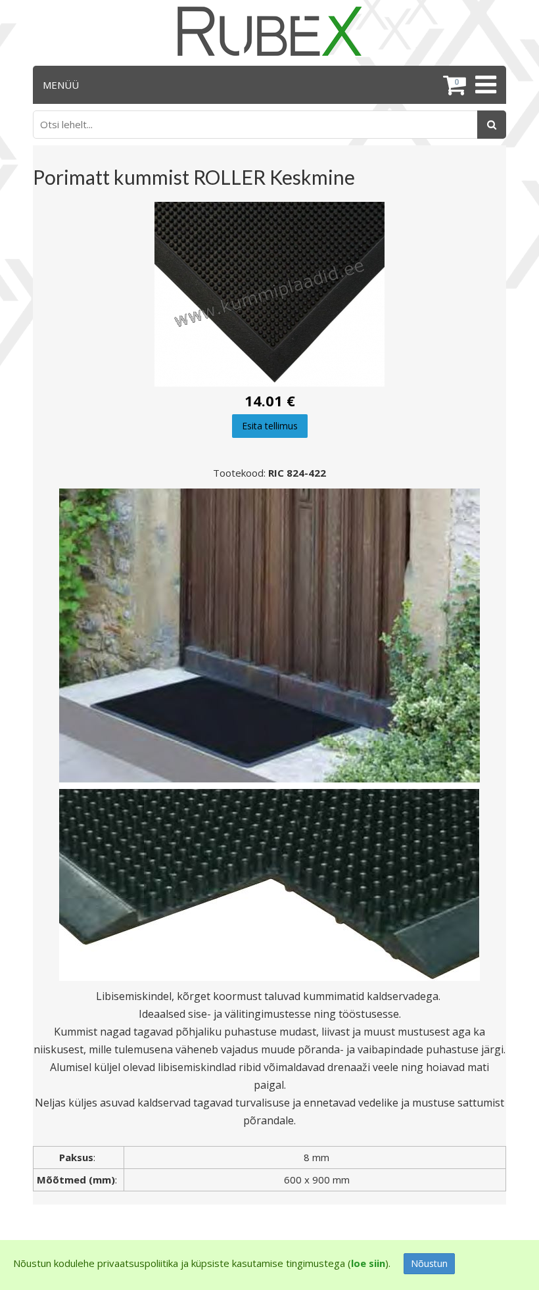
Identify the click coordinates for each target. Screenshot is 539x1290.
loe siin (368, 1263)
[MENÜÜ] (484, 84)
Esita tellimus (270, 425)
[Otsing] (491, 124)
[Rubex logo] (269, 31)
